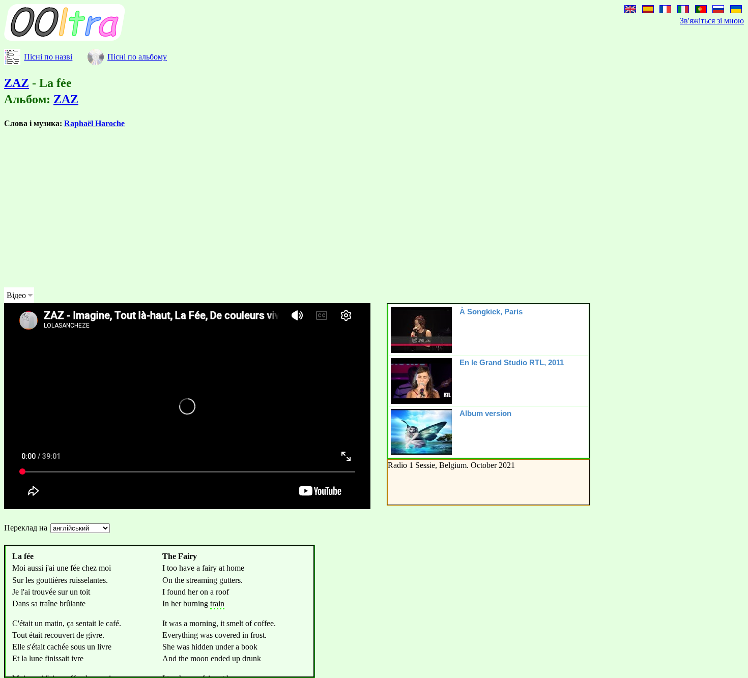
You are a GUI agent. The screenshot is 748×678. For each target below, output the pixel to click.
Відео (16, 295)
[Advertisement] (309, 208)
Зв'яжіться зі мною (712, 20)
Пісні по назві (48, 56)
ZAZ (16, 83)
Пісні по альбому (137, 56)
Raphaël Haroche (94, 123)
